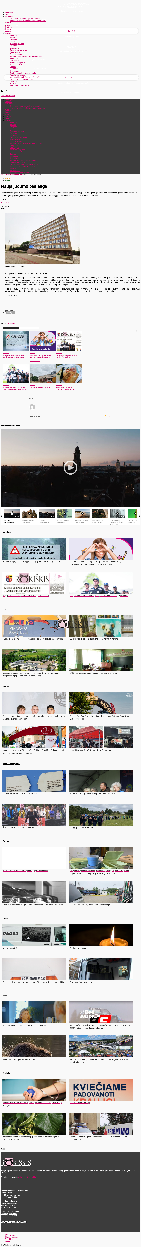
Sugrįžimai (14, 58)
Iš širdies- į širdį (16, 65)
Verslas (13, 37)
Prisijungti (21, 91)
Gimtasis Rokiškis (8, 174)
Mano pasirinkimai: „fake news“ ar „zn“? (25, 77)
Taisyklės (9, 1239)
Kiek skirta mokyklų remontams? (40, 387)
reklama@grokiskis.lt (9, 1214)
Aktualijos (9, 12)
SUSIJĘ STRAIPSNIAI (11, 328)
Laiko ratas (14, 69)
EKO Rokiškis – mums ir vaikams (22, 79)
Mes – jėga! (14, 60)
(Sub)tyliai (13, 40)
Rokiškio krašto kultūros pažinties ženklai (26, 56)
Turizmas (13, 46)
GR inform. (5, 202)
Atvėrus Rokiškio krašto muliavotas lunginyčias (28, 21)
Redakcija (37, 91)
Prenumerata (54, 91)
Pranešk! (29, 91)
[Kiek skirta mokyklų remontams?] (43, 383)
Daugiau (8, 33)
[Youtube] (8, 2)
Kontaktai (8, 1241)
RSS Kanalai (10, 1235)
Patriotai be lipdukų (17, 75)
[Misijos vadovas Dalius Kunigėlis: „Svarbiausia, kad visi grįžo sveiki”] (16, 383)
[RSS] (5, 2)
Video (5, 996)
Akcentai (8, 14)
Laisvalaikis (14, 48)
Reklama (45, 91)
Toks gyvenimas (16, 54)
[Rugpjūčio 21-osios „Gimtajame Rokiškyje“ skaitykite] (69, 350)
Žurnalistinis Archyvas (18, 50)
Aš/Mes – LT (15, 83)
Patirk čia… (14, 81)
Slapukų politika (11, 1237)
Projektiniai (9, 17)
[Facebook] (2, 2)
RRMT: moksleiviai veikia (19, 85)
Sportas (8, 31)
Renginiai (13, 35)
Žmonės (13, 67)
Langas (12, 42)
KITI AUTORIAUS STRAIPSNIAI (29, 328)
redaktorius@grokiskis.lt (27, 1177)
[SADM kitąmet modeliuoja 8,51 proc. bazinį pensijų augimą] (69, 383)
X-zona (8, 29)
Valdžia (8, 23)
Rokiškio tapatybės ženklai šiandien (23, 73)
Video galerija (15, 52)
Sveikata (8, 27)
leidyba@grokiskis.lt (9, 1205)
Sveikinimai (14, 71)
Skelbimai (63, 91)
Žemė (7, 25)
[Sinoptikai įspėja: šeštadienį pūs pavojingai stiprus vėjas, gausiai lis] (16, 350)
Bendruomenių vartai (17, 63)
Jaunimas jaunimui (17, 44)
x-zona (5, 918)
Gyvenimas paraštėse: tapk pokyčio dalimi (26, 19)
